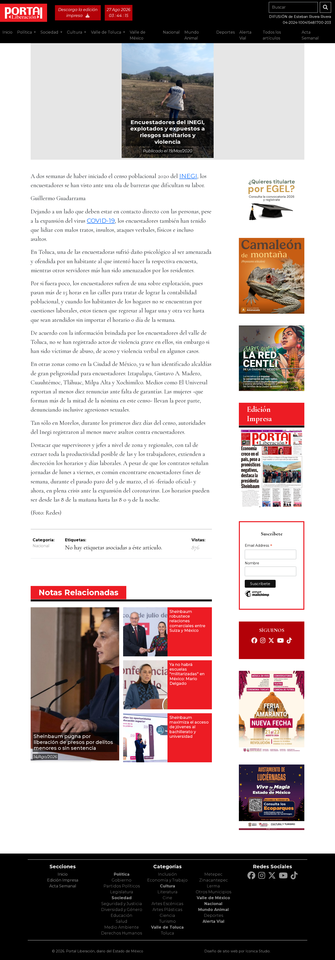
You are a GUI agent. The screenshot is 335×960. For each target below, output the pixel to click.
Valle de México (213, 897)
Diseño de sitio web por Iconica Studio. (237, 951)
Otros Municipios (213, 892)
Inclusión (167, 874)
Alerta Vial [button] (245, 35)
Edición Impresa (62, 880)
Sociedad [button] (49, 32)
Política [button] (25, 32)
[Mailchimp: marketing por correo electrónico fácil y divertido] (257, 596)
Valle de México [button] (137, 35)
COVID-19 (101, 220)
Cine (167, 897)
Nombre (252, 563)
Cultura (167, 886)
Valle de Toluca (167, 927)
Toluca (167, 933)
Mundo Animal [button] (191, 35)
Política (121, 874)
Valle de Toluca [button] (106, 32)
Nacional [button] (171, 32)
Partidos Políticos (121, 886)
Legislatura (121, 892)
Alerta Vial (213, 921)
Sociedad (122, 897)
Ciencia (167, 915)
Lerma (213, 886)
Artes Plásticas (167, 909)
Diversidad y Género (121, 909)
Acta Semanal (310, 35)
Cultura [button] (75, 32)
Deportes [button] (225, 32)
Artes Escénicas (167, 903)
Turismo (167, 921)
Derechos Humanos (121, 933)
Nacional (41, 546)
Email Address (258, 546)
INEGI (188, 176)
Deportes (213, 915)
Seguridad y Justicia (121, 903)
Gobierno (121, 880)
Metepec (213, 874)
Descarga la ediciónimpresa (78, 12)
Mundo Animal (213, 909)
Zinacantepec (213, 880)
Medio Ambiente (121, 927)
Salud (121, 921)
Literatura (167, 892)
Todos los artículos (272, 35)
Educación (121, 915)
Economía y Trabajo (167, 880)
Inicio (7, 32)
